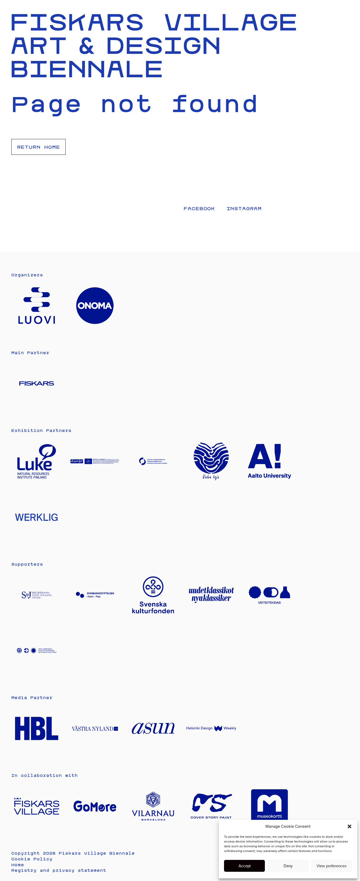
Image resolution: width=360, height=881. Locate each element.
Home (17, 865)
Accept (245, 866)
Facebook (199, 208)
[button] (349, 826)
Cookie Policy (31, 859)
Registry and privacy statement (58, 870)
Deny (288, 866)
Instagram (244, 208)
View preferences (332, 866)
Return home (38, 147)
